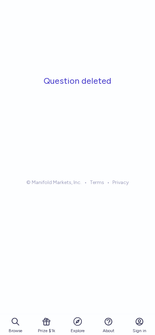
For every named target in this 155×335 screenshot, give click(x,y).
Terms (97, 182)
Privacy (120, 182)
